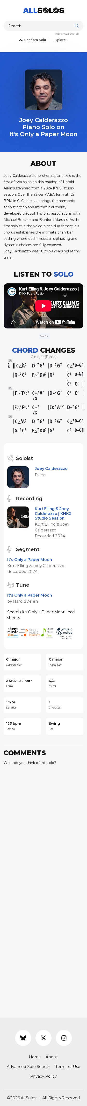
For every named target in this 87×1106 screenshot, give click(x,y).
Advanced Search (67, 33)
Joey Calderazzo (51, 468)
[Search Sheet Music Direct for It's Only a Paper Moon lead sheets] (30, 632)
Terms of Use (67, 1066)
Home (35, 1057)
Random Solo (34, 40)
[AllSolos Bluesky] (23, 1038)
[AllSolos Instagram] (64, 1038)
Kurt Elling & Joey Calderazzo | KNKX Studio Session (53, 513)
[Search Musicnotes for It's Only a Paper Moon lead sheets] (65, 632)
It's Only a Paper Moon (29, 559)
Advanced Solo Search (28, 1066)
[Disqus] (43, 829)
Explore (59, 40)
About (52, 1057)
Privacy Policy (43, 1076)
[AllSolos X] (43, 1038)
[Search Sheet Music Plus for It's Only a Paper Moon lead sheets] (13, 632)
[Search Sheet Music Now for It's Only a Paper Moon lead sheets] (48, 632)
